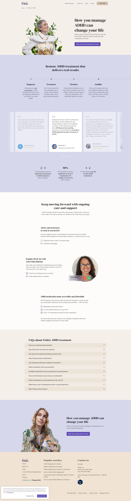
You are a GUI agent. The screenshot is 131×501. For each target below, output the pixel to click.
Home (23, 7)
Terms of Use (93, 493)
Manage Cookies (30, 495)
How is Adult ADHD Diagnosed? (54, 472)
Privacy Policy (82, 493)
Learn (86, 3)
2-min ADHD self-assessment (31, 472)
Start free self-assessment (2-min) (87, 44)
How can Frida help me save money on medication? (45, 376)
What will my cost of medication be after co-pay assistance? (49, 384)
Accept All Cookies (42, 495)
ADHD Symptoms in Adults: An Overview (57, 469)
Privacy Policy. (10, 492)
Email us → (81, 467)
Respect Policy (104, 493)
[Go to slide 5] (68, 156)
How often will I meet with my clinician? (42, 349)
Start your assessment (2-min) (78, 434)
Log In (92, 3)
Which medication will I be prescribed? (41, 367)
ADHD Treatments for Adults (53, 466)
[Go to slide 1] (62, 156)
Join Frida (102, 3)
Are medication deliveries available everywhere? (45, 363)
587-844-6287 (87, 469)
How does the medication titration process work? (45, 354)
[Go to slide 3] (65, 156)
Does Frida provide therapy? (38, 389)
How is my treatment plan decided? (40, 345)
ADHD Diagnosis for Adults (52, 464)
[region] (25, 493)
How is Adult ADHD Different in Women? (57, 479)
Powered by (26, 480)
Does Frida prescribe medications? (40, 358)
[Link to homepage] (25, 3)
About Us (79, 3)
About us (25, 466)
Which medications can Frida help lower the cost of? (46, 380)
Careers (24, 477)
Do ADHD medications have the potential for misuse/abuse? (48, 371)
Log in (24, 474)
